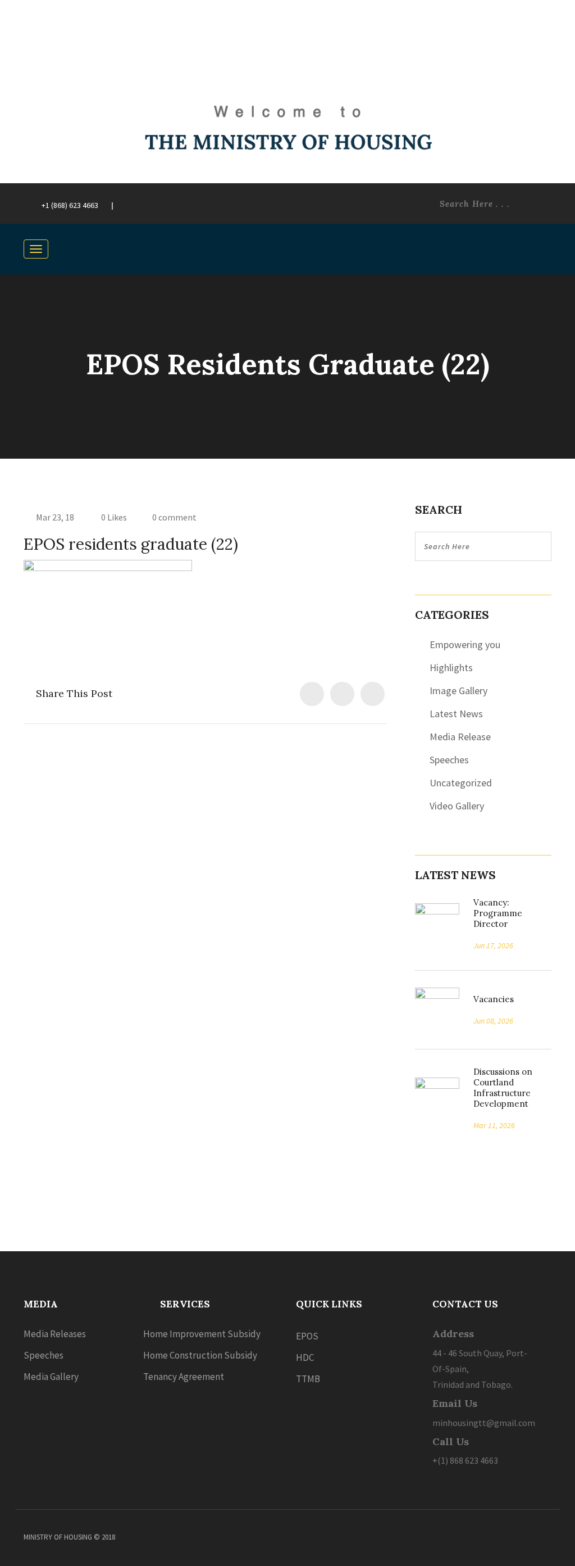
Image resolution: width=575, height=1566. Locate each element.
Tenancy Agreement (183, 1376)
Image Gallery (458, 690)
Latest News (456, 713)
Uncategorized (461, 782)
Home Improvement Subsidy (202, 1334)
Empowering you (465, 644)
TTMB (308, 1379)
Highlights (451, 667)
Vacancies (489, 999)
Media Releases (55, 1334)
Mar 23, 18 (55, 517)
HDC (305, 1357)
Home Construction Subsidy (200, 1355)
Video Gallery (457, 805)
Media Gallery (51, 1376)
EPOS (307, 1336)
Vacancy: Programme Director (497, 913)
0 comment (174, 517)
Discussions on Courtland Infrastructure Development (502, 1087)
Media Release (460, 736)
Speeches (449, 759)
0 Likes (113, 517)
